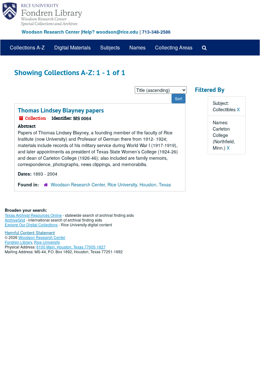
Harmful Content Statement (30, 232)
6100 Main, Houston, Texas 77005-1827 (71, 246)
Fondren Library (18, 242)
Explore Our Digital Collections (31, 224)
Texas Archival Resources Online (33, 215)
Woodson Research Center (51, 32)
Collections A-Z (27, 47)
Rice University (47, 242)
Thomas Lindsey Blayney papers (61, 110)
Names (137, 47)
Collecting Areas (173, 47)
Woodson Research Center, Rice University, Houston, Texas (111, 184)
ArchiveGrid (15, 219)
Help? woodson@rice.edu (110, 32)
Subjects (110, 47)
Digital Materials (72, 47)
